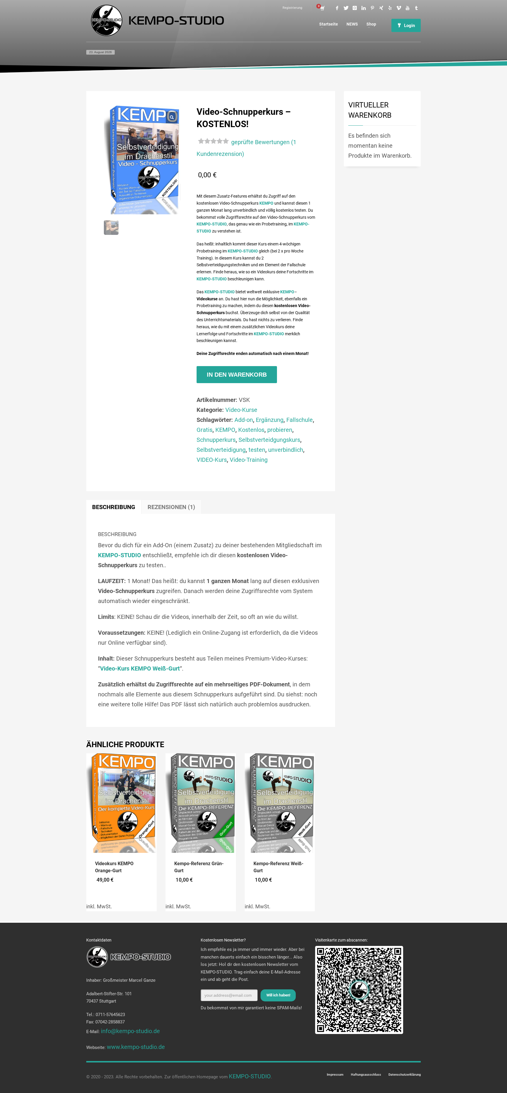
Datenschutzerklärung (404, 1075)
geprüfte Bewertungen (260, 142)
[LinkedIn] (363, 8)
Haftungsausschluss (366, 1075)
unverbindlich (285, 449)
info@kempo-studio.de (130, 1031)
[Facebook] (337, 8)
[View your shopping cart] (322, 8)
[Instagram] (354, 8)
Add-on (243, 419)
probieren (279, 429)
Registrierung (292, 8)
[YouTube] (407, 8)
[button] (172, 117)
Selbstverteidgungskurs (269, 439)
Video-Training (249, 459)
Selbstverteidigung (221, 449)
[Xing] (381, 8)
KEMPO (225, 429)
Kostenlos (251, 429)
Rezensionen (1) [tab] (171, 507)
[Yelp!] (390, 8)
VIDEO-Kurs (212, 459)
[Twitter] (346, 8)
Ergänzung (269, 419)
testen (257, 449)
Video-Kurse (241, 409)
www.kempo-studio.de (136, 1046)
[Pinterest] (372, 8)
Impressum (335, 1075)
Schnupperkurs (216, 439)
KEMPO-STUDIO (250, 1076)
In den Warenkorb (237, 374)
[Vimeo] (398, 8)
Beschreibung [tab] (113, 507)
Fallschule (299, 419)
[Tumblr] (416, 8)
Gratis (204, 429)
